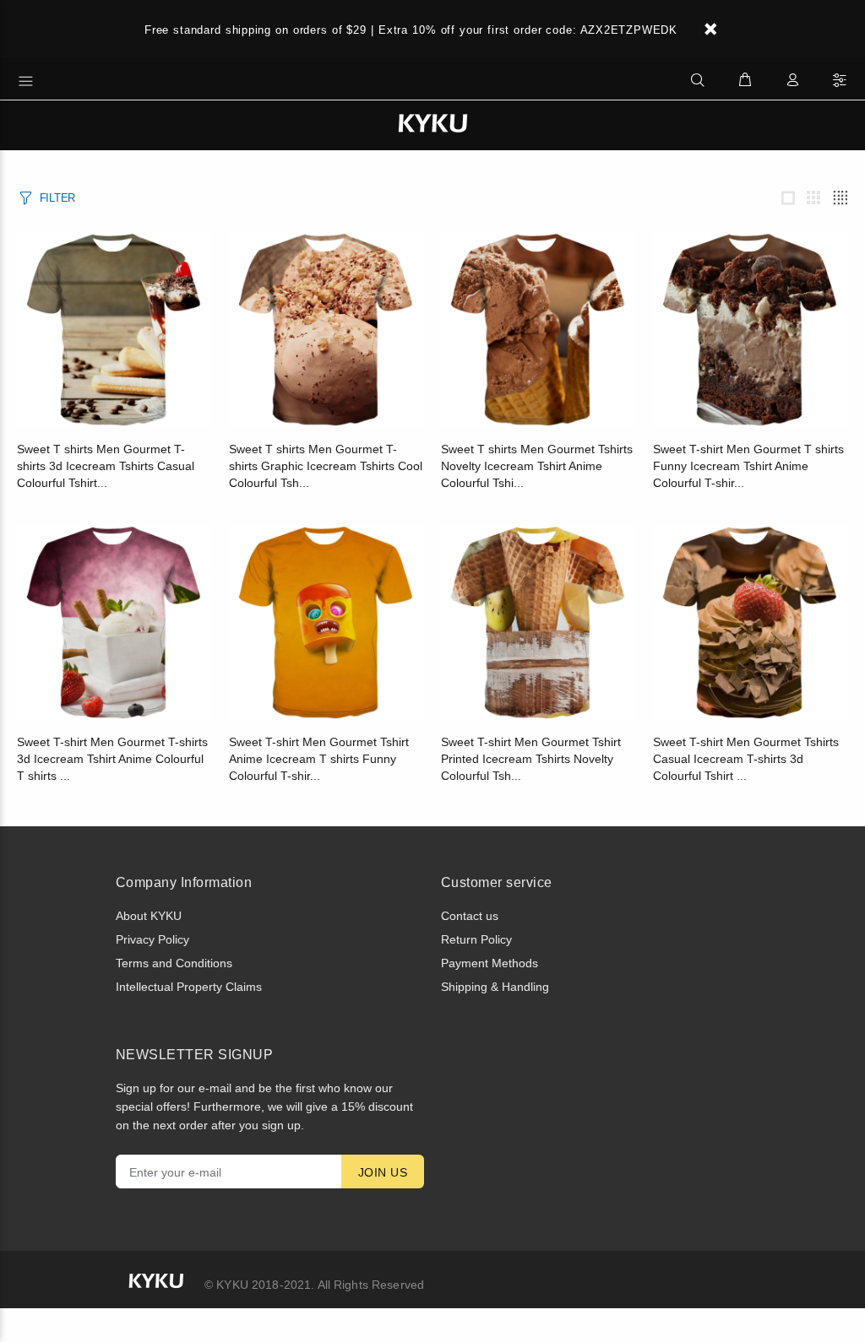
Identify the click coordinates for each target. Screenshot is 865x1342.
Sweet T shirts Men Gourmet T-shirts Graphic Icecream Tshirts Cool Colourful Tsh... (325, 466)
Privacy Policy (152, 939)
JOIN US (382, 1172)
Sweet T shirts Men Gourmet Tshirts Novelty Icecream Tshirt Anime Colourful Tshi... (537, 466)
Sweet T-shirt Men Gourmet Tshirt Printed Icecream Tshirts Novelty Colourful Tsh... (531, 758)
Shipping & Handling (495, 986)
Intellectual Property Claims (189, 986)
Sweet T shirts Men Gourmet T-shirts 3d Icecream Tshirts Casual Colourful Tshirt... (105, 466)
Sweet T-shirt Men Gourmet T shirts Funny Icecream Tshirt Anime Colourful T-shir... (748, 466)
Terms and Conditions (174, 963)
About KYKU (149, 916)
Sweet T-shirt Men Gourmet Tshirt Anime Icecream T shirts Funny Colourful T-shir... (319, 758)
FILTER (57, 198)
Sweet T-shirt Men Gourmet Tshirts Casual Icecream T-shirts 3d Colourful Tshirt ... (746, 758)
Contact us (469, 916)
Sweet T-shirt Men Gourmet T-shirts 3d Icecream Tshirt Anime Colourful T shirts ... (112, 758)
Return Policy (476, 939)
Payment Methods (489, 963)
